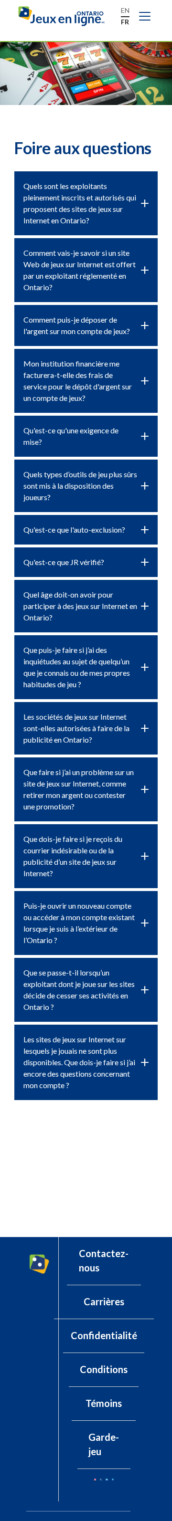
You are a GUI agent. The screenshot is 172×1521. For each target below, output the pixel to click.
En (125, 10)
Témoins (104, 1403)
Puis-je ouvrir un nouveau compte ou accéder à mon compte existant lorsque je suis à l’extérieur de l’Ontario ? (79, 922)
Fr (125, 22)
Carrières (104, 1301)
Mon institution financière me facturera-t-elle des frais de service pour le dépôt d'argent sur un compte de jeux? (77, 380)
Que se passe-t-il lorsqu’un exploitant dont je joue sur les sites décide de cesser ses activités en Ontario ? (79, 989)
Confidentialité (104, 1335)
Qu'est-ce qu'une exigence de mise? (70, 436)
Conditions (104, 1369)
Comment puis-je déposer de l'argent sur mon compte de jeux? (76, 325)
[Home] (65, 16)
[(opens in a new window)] (95, 1479)
